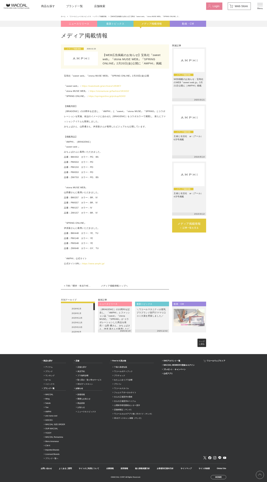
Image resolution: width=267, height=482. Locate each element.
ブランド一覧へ (51, 458)
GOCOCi (49, 420)
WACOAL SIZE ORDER (55, 424)
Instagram (214, 457)
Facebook (209, 457)
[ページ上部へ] (260, 475)
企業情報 (110, 468)
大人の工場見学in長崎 (123, 397)
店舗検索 (99, 6)
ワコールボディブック (123, 371)
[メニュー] (260, 6)
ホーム (63, 16)
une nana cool (51, 416)
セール (48, 380)
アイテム (49, 367)
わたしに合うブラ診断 (123, 380)
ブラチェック (119, 375)
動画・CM (188, 23)
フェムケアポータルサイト (125, 392)
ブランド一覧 (74, 6)
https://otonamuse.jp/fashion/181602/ (109, 91)
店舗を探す (82, 367)
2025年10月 (77, 327)
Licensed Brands (52, 454)
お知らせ (79, 388)
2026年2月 (76, 309)
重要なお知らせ (83, 399)
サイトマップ (186, 468)
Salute (48, 403)
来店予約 (81, 371)
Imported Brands (52, 450)
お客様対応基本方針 (165, 468)
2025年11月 (77, 323)
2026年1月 (76, 313)
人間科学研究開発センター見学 (127, 405)
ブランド (49, 371)
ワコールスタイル (121, 388)
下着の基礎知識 (120, 367)
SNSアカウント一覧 (171, 361)
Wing (47, 399)
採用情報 (124, 468)
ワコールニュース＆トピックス (80, 16)
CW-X (47, 446)
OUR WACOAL (51, 429)
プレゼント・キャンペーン (174, 369)
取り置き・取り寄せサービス (89, 380)
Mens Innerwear (52, 441)
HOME (218, 477)
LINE (219, 457)
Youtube (224, 457)
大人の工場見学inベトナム (125, 401)
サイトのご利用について (89, 468)
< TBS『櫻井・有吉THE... (77, 286)
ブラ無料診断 (83, 375)
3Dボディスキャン (85, 384)
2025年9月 (76, 332)
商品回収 (81, 403)
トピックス (50, 384)
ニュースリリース (79, 23)
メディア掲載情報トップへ (114, 286)
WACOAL (49, 394)
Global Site (221, 468)
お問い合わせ (46, 468)
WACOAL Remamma (54, 437)
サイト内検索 (204, 468)
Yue (47, 407)
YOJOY (48, 433)
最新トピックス (115, 23)
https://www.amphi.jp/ (93, 263)
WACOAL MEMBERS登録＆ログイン (179, 365)
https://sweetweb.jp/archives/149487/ (101, 86)
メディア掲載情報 (100, 16)
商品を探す (48, 6)
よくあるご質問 (65, 468)
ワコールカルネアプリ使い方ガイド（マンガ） (133, 414)
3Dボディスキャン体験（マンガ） (128, 418)
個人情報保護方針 (142, 468)
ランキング (50, 375)
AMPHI (48, 412)
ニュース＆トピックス (86, 412)
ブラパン (117, 384)
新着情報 (81, 394)
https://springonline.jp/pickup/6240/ (107, 96)
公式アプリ (168, 373)
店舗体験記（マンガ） (123, 410)
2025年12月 (77, 318)
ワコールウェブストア (216, 361)
